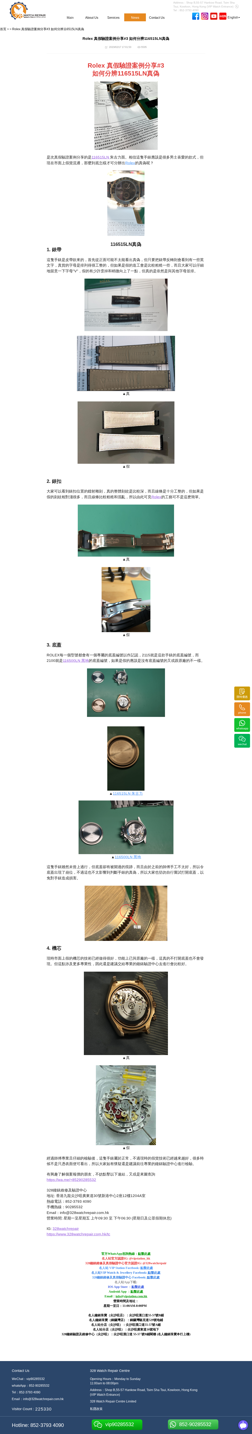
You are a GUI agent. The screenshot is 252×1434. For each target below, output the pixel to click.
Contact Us (157, 17)
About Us (91, 17)
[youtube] (213, 16)
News (135, 17)
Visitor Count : (23, 1409)
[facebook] (195, 16)
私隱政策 (96, 1409)
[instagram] (204, 16)
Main (70, 17)
